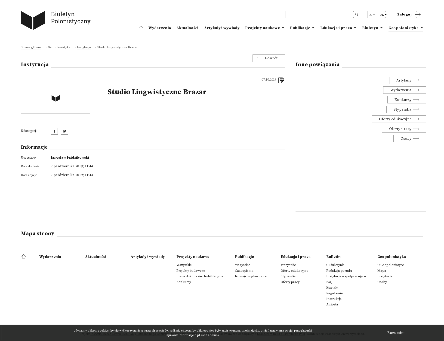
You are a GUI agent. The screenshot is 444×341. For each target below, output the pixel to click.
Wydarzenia (159, 28)
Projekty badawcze (190, 271)
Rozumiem (397, 332)
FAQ (329, 282)
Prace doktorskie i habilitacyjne (199, 276)
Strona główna (31, 47)
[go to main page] (57, 21)
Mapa (381, 271)
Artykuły (404, 80)
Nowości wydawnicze (251, 276)
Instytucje (84, 47)
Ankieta (332, 304)
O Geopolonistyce (390, 265)
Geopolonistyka (403, 28)
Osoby (406, 138)
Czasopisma (244, 271)
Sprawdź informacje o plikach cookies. (192, 335)
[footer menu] (24, 256)
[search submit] (356, 14)
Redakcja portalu (339, 271)
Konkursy (403, 99)
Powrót (271, 58)
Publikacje (300, 28)
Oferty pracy (400, 129)
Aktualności (187, 28)
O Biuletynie (335, 265)
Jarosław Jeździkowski (70, 157)
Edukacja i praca (336, 28)
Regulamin (334, 293)
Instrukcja (334, 299)
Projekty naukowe (262, 28)
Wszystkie (184, 265)
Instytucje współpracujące (346, 276)
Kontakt (332, 288)
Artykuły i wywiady (222, 28)
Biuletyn (370, 28)
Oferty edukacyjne (395, 119)
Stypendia (403, 109)
